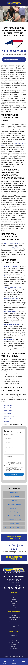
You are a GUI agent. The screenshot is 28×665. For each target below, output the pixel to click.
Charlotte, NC (8, 405)
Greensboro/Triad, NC (10, 416)
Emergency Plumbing (11, 266)
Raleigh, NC (7, 418)
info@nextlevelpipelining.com (15, 585)
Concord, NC (7, 413)
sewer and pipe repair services (12, 243)
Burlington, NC (8, 410)
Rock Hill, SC (7, 421)
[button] (14, 59)
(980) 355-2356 (15, 582)
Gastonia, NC (8, 408)
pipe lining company (18, 247)
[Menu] (23, 661)
